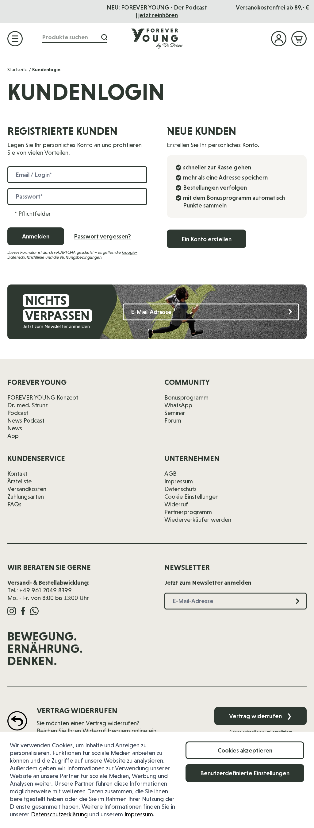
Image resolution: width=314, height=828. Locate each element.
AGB (170, 473)
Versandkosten (26, 489)
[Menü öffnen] (15, 38)
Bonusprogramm (186, 397)
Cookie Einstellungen (191, 496)
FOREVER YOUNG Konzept (42, 397)
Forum (172, 420)
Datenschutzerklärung (59, 814)
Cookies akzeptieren (245, 750)
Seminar (174, 412)
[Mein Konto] (279, 39)
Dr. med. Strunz (27, 405)
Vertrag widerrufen (260, 716)
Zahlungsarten (25, 496)
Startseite (17, 69)
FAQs (14, 504)
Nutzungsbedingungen (80, 257)
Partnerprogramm (188, 512)
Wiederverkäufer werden (197, 519)
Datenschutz (180, 489)
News (14, 428)
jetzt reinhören (158, 15)
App (13, 435)
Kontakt (17, 473)
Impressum (138, 814)
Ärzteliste (19, 481)
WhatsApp (178, 405)
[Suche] (104, 37)
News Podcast (25, 420)
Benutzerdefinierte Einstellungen (244, 773)
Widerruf (176, 504)
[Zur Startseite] (157, 38)
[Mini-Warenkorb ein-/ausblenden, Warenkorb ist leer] (299, 39)
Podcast (17, 412)
